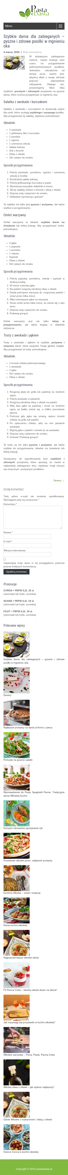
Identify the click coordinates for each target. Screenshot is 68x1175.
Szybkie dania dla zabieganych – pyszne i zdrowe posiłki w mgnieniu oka (34, 661)
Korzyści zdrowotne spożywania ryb (23, 828)
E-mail (7, 541)
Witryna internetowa (14, 550)
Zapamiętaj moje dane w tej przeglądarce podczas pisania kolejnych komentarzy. (34, 565)
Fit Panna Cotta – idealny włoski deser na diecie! (30, 990)
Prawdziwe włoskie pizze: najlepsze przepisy (27, 860)
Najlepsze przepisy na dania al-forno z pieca (27, 727)
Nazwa (8, 532)
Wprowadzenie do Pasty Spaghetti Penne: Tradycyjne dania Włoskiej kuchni (34, 794)
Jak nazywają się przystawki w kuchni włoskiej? (29, 1022)
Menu (8, 26)
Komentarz (10, 504)
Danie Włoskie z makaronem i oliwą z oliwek (27, 1119)
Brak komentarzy (32, 52)
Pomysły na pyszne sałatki (17, 759)
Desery (59, 480)
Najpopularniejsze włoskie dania (21, 957)
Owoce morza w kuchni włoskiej (20, 1151)
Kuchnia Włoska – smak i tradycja (21, 892)
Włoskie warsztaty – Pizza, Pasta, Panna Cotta (29, 1054)
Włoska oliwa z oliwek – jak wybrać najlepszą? (28, 1087)
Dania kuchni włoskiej (15, 925)
